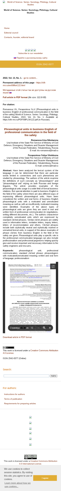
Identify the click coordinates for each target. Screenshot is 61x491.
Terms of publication (13, 399)
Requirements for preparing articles (20, 403)
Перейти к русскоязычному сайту (31, 58)
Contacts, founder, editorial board (19, 37)
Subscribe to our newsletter (30, 53)
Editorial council (11, 33)
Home (7, 28)
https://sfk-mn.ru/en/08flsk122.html (24, 83)
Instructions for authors (14, 394)
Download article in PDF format (17, 337)
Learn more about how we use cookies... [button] (18, 485)
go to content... (30, 78)
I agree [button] (45, 478)
